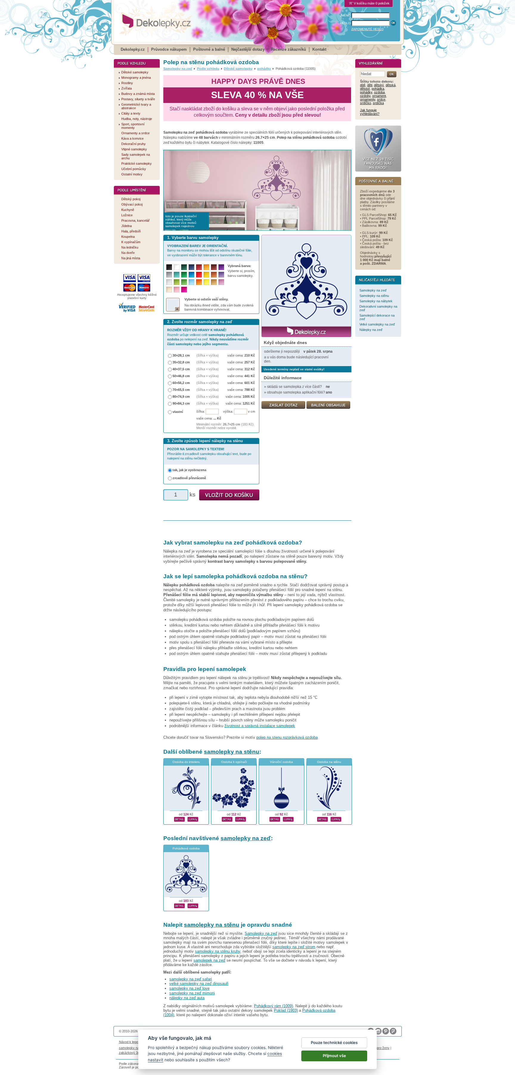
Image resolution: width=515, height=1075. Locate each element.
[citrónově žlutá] (206, 282)
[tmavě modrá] (191, 267)
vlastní (178, 412)
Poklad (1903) (286, 1010)
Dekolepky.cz (133, 49)
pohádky (264, 68)
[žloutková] (206, 267)
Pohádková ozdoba (186, 848)
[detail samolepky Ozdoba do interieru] (179, 818)
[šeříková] (221, 282)
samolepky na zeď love (189, 988)
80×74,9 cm (181, 396)
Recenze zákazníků (288, 49)
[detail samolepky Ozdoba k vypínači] (227, 818)
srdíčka (378, 103)
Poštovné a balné (209, 49)
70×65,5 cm (181, 389)
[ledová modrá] (191, 282)
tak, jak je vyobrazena (189, 470)
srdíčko (365, 103)
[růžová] (176, 289)
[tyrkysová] (176, 274)
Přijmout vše (334, 1055)
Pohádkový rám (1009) (273, 1006)
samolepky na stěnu (231, 752)
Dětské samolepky (238, 68)
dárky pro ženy (378, 1048)
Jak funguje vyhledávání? (369, 111)
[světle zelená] (184, 282)
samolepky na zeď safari (190, 979)
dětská (390, 85)
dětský (379, 85)
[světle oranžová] (199, 282)
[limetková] (176, 282)
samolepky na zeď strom (293, 947)
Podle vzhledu (208, 68)
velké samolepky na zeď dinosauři (198, 983)
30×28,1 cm (181, 355)
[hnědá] (213, 267)
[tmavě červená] (199, 267)
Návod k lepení (130, 1042)
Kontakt (319, 49)
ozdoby (365, 96)
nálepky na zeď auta (186, 998)
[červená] (199, 274)
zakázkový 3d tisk (132, 1052)
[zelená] (184, 274)
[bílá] (176, 267)
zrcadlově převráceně (189, 478)
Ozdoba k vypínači (234, 762)
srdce (381, 99)
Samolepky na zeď (177, 68)
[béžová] (169, 289)
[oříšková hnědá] (213, 274)
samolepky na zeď (246, 838)
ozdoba (379, 92)
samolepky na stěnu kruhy (217, 951)
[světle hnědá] (213, 282)
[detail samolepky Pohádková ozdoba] (179, 905)
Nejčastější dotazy (248, 49)
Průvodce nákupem (169, 49)
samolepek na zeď (209, 960)
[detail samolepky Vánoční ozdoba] (274, 818)
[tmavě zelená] (184, 267)
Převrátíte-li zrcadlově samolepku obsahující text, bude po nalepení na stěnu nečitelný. (209, 453)
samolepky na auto (132, 1048)
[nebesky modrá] (191, 274)
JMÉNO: (345, 15)
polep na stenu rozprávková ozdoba (287, 737)
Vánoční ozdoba (281, 762)
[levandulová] (221, 274)
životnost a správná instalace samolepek (259, 726)
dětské (365, 88)
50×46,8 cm (181, 376)
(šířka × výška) (207, 355)
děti (369, 85)
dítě (362, 85)
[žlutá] (206, 274)
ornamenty (367, 99)
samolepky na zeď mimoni (192, 993)
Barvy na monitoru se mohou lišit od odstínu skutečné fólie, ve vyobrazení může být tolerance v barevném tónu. (209, 250)
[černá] (169, 267)
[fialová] (221, 267)
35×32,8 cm (181, 362)
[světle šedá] (169, 282)
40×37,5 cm (181, 369)
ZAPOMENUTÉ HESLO (367, 29)
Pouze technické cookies (334, 1042)
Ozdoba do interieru (186, 762)
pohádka (378, 88)
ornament (379, 96)
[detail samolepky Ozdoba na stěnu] (322, 818)
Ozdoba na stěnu (329, 762)
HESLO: (345, 23)
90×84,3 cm (181, 403)
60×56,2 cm (181, 383)
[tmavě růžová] (184, 289)
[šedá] (169, 274)
